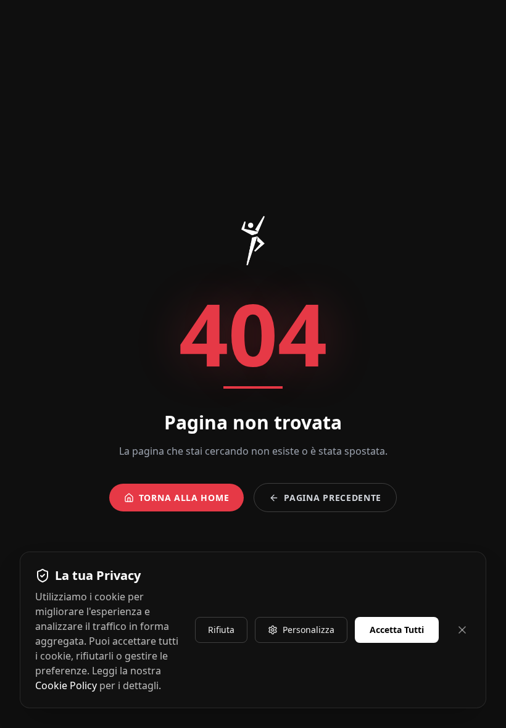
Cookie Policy (66, 685)
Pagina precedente (332, 497)
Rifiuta (221, 629)
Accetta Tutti (397, 629)
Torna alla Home (184, 497)
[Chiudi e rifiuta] (462, 630)
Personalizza (308, 629)
